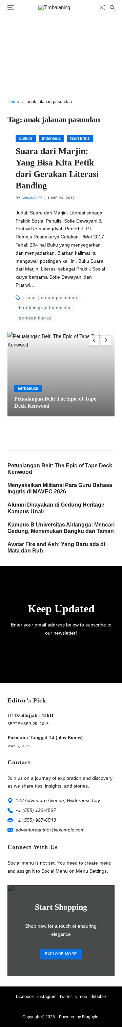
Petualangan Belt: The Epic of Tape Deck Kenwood (59, 469)
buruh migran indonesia (44, 308)
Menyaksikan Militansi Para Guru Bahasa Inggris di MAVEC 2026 (59, 488)
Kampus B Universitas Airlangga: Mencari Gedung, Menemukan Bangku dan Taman (61, 528)
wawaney (32, 198)
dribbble (98, 996)
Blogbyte (90, 1017)
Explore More (61, 954)
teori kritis (80, 138)
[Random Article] (102, 7)
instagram (47, 996)
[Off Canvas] (10, 7)
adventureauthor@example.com (50, 829)
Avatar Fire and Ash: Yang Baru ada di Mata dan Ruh (56, 547)
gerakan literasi (36, 318)
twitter (66, 996)
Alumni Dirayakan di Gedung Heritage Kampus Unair (55, 508)
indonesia (51, 138)
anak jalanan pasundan (51, 298)
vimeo (81, 996)
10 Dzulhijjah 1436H (30, 715)
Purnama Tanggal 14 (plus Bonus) (45, 737)
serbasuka (28, 388)
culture (26, 138)
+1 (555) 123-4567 (36, 810)
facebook (25, 996)
